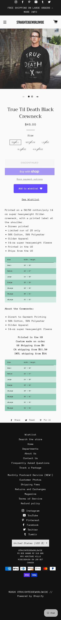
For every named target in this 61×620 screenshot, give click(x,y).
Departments (30, 448)
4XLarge (38, 149)
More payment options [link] (30, 179)
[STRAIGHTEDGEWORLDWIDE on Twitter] (49, 2)
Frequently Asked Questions (31, 462)
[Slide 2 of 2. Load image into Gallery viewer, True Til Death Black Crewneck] (32, 96)
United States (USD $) (29, 543)
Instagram (32, 510)
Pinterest (32, 520)
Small (15, 142)
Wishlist (30, 434)
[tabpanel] (30, 58)
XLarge (22, 149)
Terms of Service (30, 498)
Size (31, 135)
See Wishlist (30, 199)
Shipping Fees (30, 484)
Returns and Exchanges (30, 489)
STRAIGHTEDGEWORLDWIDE (32, 591)
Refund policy (30, 503)
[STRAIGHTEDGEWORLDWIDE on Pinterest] (30, 2)
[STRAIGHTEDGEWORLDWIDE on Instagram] (17, 2)
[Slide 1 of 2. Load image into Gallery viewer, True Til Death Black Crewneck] (29, 96)
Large (45, 142)
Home (31, 444)
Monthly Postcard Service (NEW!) (30, 475)
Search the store (30, 439)
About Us (30, 453)
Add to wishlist (28, 188)
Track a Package (30, 467)
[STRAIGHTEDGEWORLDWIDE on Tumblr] (43, 2)
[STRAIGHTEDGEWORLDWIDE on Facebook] (23, 2)
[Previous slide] (23, 96)
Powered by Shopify (30, 596)
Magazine (30, 493)
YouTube (32, 515)
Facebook (32, 524)
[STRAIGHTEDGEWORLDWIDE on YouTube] (37, 2)
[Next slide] (37, 96)
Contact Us (30, 458)
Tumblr (32, 534)
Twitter (32, 529)
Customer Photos (30, 479)
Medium (30, 142)
